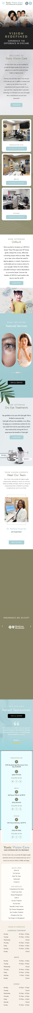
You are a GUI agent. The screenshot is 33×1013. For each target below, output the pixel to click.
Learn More (16, 283)
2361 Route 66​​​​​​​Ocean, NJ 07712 (16, 823)
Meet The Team (16, 876)
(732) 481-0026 (16, 830)
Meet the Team (16, 542)
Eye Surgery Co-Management (17, 918)
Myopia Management (16, 895)
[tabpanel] (9, 350)
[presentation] (2, 626)
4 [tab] (20, 372)
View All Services (16, 383)
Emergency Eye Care (16, 915)
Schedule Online (16, 149)
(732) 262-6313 (16, 802)
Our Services (16, 873)
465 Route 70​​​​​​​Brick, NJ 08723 (16, 795)
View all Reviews (16, 716)
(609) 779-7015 (16, 775)
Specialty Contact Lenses (16, 906)
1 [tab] (12, 372)
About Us (16, 870)
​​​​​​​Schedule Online (16, 217)
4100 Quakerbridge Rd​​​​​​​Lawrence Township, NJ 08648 (16, 766)
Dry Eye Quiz (16, 903)
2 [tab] (14, 372)
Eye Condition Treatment (16, 912)
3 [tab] (17, 372)
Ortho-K (16, 898)
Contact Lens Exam (16, 892)
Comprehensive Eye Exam (17, 889)
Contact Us (16, 882)
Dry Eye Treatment (17, 901)
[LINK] (4, 334)
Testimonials (16, 879)
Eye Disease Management (16, 909)
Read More (16, 105)
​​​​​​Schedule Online (16, 183)
